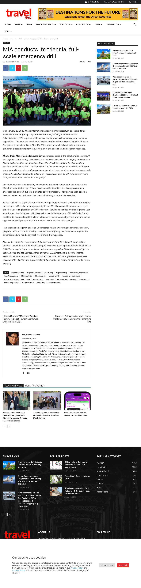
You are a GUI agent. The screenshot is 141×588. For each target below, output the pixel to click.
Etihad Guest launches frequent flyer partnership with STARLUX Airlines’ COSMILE (125, 66)
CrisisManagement (11, 276)
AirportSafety (48, 273)
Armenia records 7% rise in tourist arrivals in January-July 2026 (124, 53)
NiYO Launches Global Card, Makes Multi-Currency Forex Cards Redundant (77, 491)
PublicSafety (83, 279)
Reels (29, 24)
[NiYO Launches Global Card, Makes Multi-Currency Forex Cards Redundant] (56, 491)
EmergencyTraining (11, 279)
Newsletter (112, 24)
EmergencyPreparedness (71, 276)
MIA (28, 279)
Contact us (82, 24)
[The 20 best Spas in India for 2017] (56, 479)
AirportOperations (33, 273)
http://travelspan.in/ (29, 339)
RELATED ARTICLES (13, 386)
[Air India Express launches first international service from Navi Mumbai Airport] (47, 400)
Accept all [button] (123, 565)
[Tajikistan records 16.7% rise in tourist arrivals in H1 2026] (103, 109)
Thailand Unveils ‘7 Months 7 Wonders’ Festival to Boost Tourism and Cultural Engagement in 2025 (20, 319)
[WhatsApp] (25, 68)
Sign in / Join (133, 2)
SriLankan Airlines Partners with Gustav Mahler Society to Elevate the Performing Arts (72, 319)
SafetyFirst (41, 282)
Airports (13, 39)
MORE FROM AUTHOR (34, 386)
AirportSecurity (61, 273)
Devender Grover (12, 62)
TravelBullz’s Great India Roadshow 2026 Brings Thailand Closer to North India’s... (125, 95)
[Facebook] (6, 68)
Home (8, 24)
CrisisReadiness (26, 276)
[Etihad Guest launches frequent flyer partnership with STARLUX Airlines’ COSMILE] (103, 67)
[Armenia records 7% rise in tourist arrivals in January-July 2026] (103, 54)
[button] (134, 25)
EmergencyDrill (53, 276)
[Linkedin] (29, 373)
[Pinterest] (18, 68)
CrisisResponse (40, 276)
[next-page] (9, 426)
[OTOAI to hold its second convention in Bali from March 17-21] (56, 465)
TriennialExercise (54, 282)
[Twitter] (12, 68)
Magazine (65, 24)
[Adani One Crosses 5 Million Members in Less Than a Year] (77, 400)
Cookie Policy (18, 570)
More (97, 24)
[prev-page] (4, 426)
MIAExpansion (38, 279)
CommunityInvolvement (79, 273)
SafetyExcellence (28, 282)
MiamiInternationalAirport (66, 279)
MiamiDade (50, 279)
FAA (22, 279)
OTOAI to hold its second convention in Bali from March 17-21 (75, 465)
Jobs (7, 31)
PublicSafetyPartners (11, 282)
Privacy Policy (76, 568)
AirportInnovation (17, 273)
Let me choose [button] (107, 565)
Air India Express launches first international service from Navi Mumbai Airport (46, 415)
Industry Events (45, 24)
